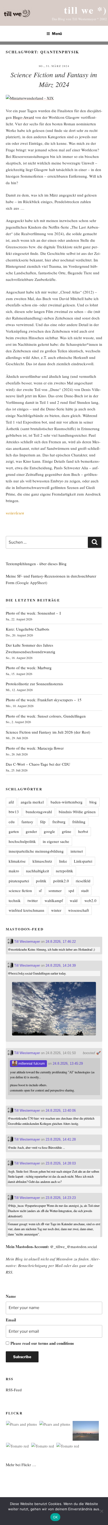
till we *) (85, 10)
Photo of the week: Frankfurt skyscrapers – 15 (44, 699)
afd (11, 802)
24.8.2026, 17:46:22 (61, 942)
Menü (57, 33)
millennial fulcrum (31, 1063)
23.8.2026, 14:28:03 (61, 1163)
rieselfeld (83, 880)
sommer (55, 890)
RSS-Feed (14, 1389)
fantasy (27, 821)
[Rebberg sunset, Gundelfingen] (86, 1431)
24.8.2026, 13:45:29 (68, 1063)
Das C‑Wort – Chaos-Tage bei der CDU (38, 764)
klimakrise (17, 861)
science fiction (20, 890)
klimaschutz (42, 861)
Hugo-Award (23, 117)
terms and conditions (56, 1343)
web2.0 (90, 900)
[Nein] (101, 1511)
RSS (9, 1272)
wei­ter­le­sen (15, 513)
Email (11, 1320)
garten (14, 831)
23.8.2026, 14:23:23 (61, 1198)
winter (56, 910)
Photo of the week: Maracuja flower (35, 748)
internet (77, 851)
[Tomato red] (17, 1446)
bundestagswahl (39, 811)
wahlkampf (54, 900)
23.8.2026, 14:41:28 (61, 1139)
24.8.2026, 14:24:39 (61, 965)
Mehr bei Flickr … (21, 1464)
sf (40, 890)
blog (93, 802)
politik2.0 (61, 880)
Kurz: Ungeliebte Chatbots (27, 629)
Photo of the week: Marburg (29, 667)
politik (41, 880)
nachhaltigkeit (37, 870)
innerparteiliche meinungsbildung (36, 851)
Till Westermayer (26, 942)
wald (74, 900)
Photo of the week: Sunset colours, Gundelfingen (46, 716)
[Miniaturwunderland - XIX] (30, 98)
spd (71, 890)
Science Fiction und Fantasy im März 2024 (53, 79)
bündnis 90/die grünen (77, 811)
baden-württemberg (67, 802)
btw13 (14, 811)
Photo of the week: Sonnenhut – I (33, 613)
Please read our (42, 1343)
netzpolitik (64, 870)
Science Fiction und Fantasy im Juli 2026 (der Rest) (48, 732)
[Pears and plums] (21, 1424)
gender (31, 831)
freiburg (59, 821)
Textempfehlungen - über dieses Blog (36, 563)
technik (15, 900)
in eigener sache (56, 841)
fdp (43, 821)
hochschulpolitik (22, 841)
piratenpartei (19, 880)
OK (55, 1517)
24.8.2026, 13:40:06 (61, 1110)
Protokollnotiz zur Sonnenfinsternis (34, 683)
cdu (12, 821)
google (49, 831)
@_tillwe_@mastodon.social (73, 1246)
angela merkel (32, 802)
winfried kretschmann (26, 910)
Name (11, 1296)
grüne (66, 831)
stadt (85, 890)
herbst (83, 831)
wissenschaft (78, 910)
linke (63, 861)
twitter (33, 900)
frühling (78, 821)
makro (14, 870)
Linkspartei (83, 861)
